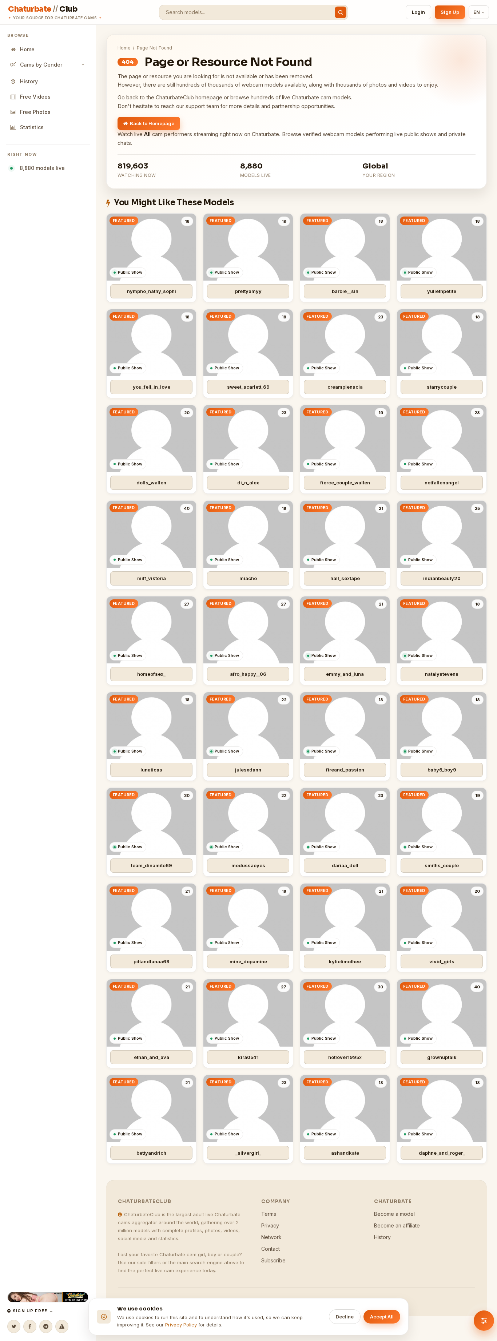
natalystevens (441, 674)
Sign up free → (32, 1310)
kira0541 (248, 1057)
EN (476, 12)
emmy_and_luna (345, 674)
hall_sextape (345, 578)
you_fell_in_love (151, 387)
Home (27, 49)
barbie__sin (345, 291)
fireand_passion (345, 770)
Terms (268, 1214)
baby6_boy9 (442, 770)
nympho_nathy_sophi (151, 291)
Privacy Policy (181, 1325)
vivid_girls (441, 961)
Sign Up (450, 12)
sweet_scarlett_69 (248, 387)
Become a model (394, 1214)
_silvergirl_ (248, 1153)
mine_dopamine (248, 961)
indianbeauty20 (442, 578)
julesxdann (248, 770)
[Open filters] (484, 1320)
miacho (248, 578)
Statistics (32, 127)
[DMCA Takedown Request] (61, 1326)
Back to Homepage (152, 123)
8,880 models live (41, 168)
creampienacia (345, 387)
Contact (270, 1249)
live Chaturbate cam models (316, 97)
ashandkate (345, 1153)
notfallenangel (442, 482)
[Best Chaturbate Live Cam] (47, 1297)
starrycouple (442, 387)
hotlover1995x (345, 1057)
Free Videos (35, 97)
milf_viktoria (151, 578)
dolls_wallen (151, 482)
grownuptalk (442, 1057)
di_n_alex (248, 482)
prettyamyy (248, 291)
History (29, 81)
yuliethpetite (441, 291)
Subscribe (273, 1260)
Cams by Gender (41, 65)
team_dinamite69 (151, 865)
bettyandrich (151, 1153)
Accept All (382, 1317)
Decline (345, 1317)
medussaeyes (248, 865)
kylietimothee (345, 961)
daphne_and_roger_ (442, 1153)
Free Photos (35, 112)
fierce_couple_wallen (345, 482)
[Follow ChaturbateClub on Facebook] (29, 1326)
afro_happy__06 (248, 674)
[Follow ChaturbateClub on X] (13, 1326)
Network (271, 1237)
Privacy (270, 1225)
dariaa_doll (345, 865)
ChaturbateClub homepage (189, 97)
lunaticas (151, 770)
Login (418, 12)
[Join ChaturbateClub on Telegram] (45, 1326)
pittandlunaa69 (152, 961)
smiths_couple (442, 865)
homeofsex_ (151, 674)
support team (202, 106)
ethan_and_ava (151, 1057)
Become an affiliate (397, 1225)
